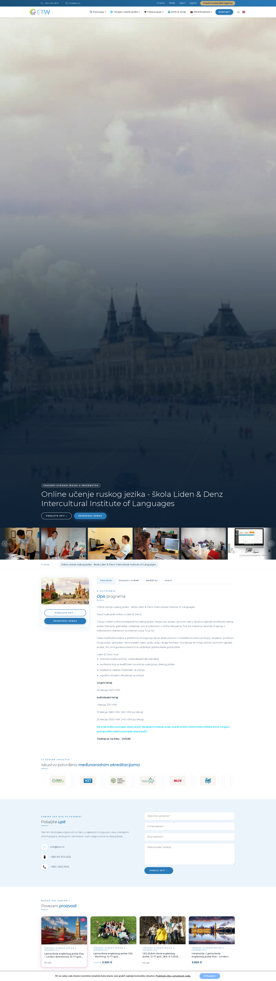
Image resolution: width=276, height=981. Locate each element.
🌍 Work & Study (177, 12)
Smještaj (152, 580)
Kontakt (224, 12)
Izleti (168, 580)
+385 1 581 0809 (51, 3)
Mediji (172, 3)
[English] (243, 12)
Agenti (193, 3)
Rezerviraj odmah (90, 516)
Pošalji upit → (159, 870)
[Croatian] (238, 12)
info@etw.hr (74, 3)
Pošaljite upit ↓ (56, 516)
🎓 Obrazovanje (152, 12)
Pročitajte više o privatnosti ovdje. (173, 975)
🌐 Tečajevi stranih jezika (124, 12)
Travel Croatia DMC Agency (217, 3)
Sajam (182, 3)
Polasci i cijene (129, 580)
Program (106, 580)
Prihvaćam (209, 975)
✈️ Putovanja (96, 12)
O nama (161, 3)
